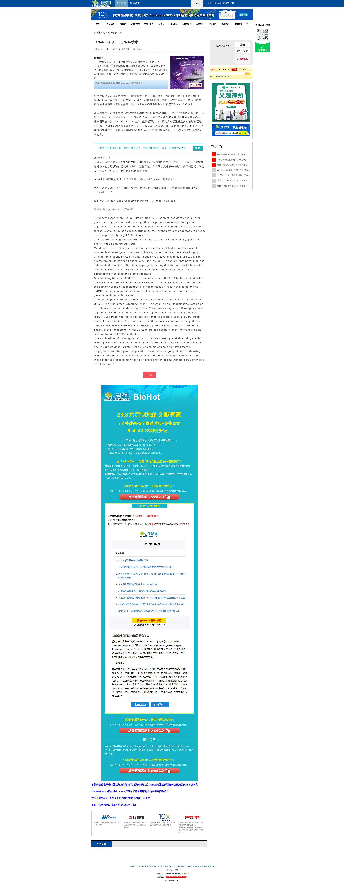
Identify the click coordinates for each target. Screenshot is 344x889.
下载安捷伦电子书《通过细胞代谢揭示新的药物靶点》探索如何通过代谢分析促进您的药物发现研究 (144, 784)
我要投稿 (242, 59)
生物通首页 (99, 32)
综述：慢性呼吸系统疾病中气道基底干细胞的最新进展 (241, 165)
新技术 (222, 77)
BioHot (174, 24)
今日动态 (110, 24)
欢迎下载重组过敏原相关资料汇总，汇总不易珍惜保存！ (118, 83)
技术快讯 (225, 24)
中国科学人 (148, 24)
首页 (98, 24)
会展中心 (200, 24)
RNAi (218, 77)
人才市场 (123, 24)
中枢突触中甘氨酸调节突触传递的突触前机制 (237, 154)
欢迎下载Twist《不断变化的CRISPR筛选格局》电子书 (120, 798)
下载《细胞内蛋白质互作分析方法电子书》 (114, 804)
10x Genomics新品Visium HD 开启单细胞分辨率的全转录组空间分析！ (130, 791)
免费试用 (238, 24)
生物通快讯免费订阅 (224, 3)
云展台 (161, 24)
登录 (209, 3)
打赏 (149, 375)
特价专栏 (212, 24)
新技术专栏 (136, 24)
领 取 (197, 148)
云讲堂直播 (187, 24)
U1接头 (228, 77)
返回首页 (135, 3)
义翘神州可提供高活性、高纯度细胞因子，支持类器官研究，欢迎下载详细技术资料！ (143, 148)
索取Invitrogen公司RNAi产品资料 (114, 209)
